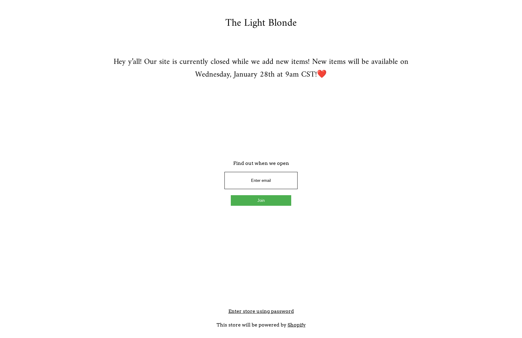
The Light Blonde (261, 23)
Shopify (297, 325)
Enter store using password (261, 311)
